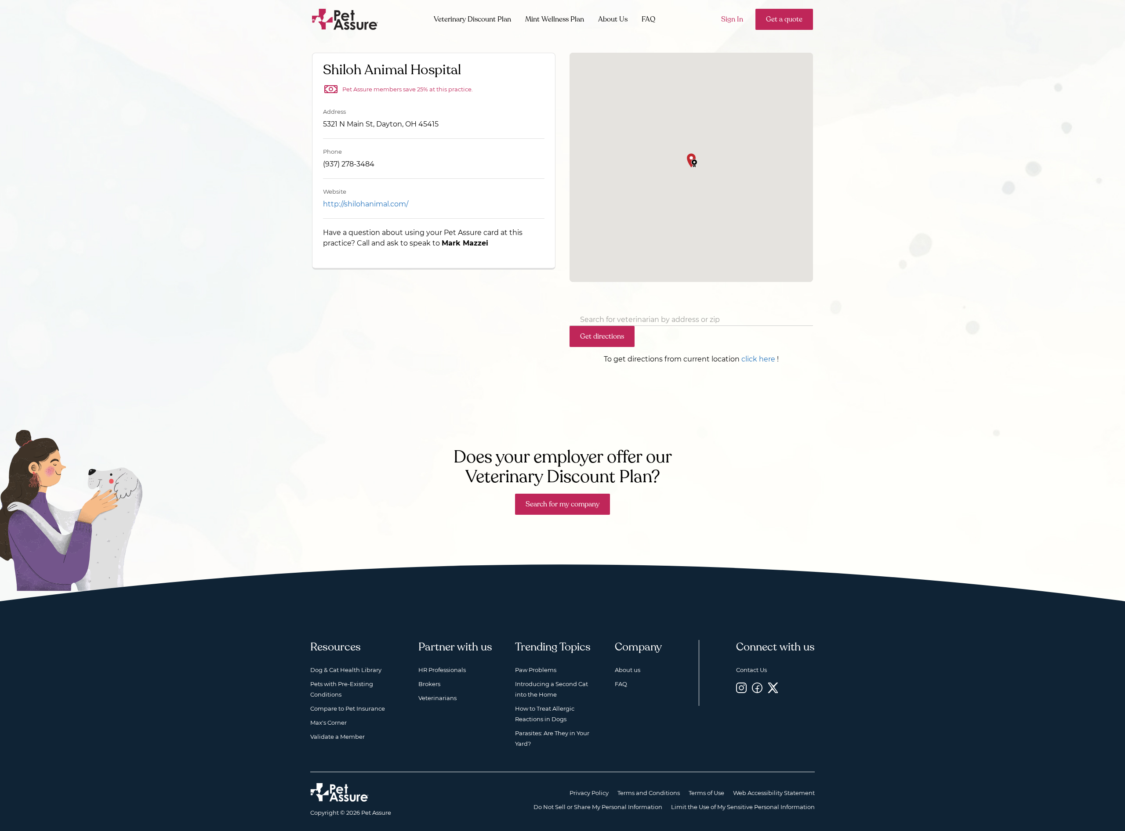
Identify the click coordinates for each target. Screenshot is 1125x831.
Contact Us (751, 669)
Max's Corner (328, 722)
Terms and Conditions (648, 792)
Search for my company (562, 504)
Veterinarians (437, 697)
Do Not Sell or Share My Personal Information (597, 806)
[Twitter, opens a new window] (773, 687)
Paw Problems (535, 669)
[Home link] (339, 792)
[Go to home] (345, 18)
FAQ (648, 19)
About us (627, 669)
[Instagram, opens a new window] (741, 687)
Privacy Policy (589, 792)
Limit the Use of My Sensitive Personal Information (743, 806)
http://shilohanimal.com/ (365, 204)
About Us (613, 19)
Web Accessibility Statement (774, 792)
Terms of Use (706, 792)
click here (758, 359)
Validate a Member (337, 736)
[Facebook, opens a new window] (757, 687)
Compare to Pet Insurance (347, 708)
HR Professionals (442, 669)
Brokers (429, 683)
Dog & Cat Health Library (345, 669)
